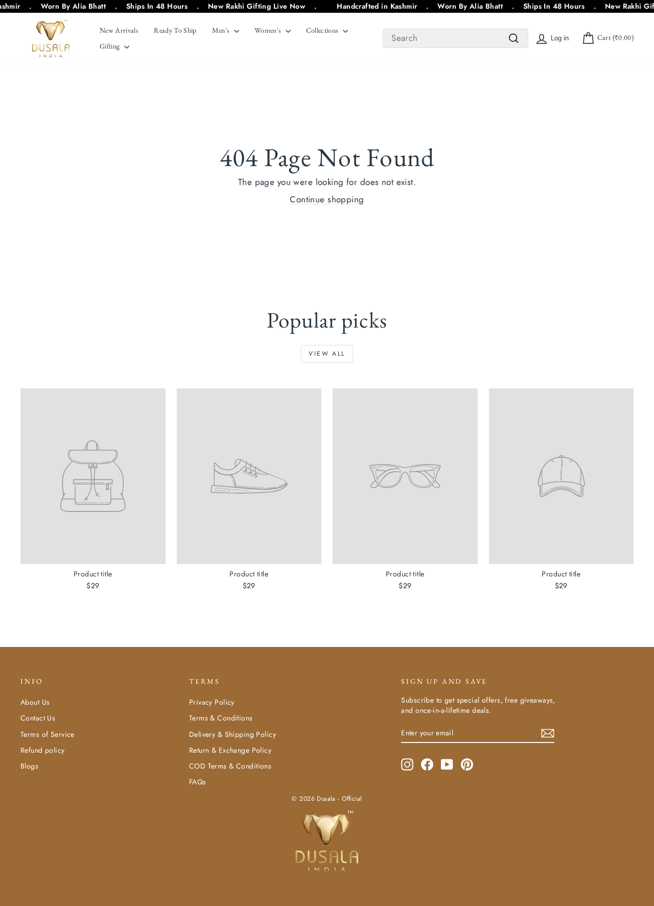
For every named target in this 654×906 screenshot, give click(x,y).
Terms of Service (47, 734)
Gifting (111, 46)
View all (327, 353)
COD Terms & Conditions (230, 766)
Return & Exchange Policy (230, 750)
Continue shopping (327, 199)
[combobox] (455, 38)
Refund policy (42, 750)
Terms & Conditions (221, 718)
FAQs (197, 782)
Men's (221, 30)
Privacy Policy (212, 702)
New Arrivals (119, 30)
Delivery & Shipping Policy (232, 734)
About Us (35, 702)
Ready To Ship (175, 30)
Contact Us (37, 718)
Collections (323, 30)
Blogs (29, 766)
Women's (268, 30)
